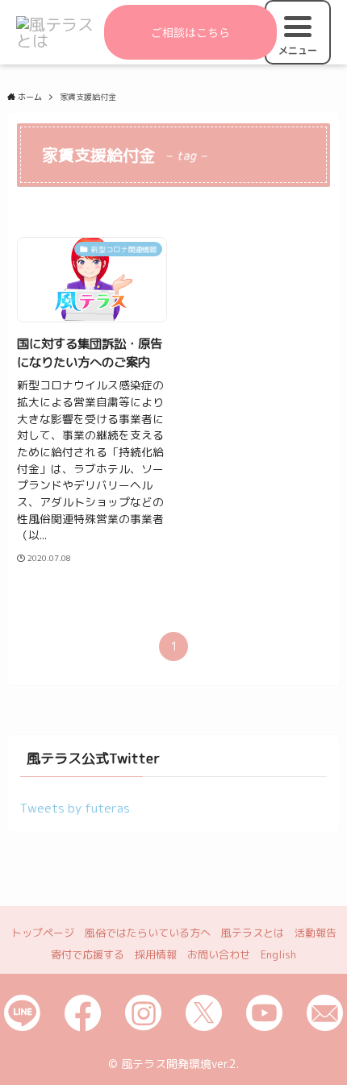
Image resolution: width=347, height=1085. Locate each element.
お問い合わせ (218, 954)
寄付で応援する (87, 954)
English (278, 954)
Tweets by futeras (75, 808)
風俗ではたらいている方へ (148, 932)
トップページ (42, 932)
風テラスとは (252, 932)
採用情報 (156, 954)
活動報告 (316, 932)
